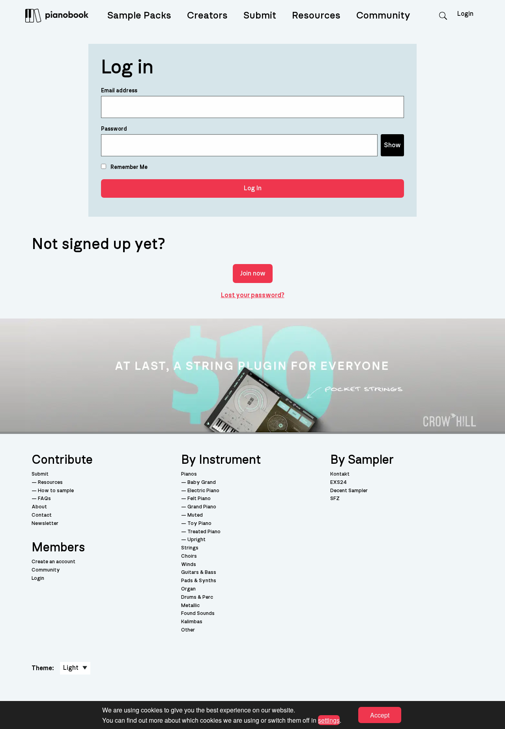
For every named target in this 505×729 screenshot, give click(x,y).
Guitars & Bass (198, 572)
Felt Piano (199, 498)
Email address (119, 91)
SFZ (335, 498)
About (39, 507)
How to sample (56, 490)
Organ (188, 589)
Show (392, 145)
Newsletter (45, 523)
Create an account (53, 561)
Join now (253, 273)
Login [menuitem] (465, 14)
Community (383, 16)
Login (38, 578)
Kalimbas (191, 621)
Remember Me (128, 167)
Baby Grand (201, 482)
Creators (207, 16)
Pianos (189, 474)
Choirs (189, 556)
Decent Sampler (349, 490)
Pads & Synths (198, 580)
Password (114, 129)
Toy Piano (199, 523)
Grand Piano (201, 507)
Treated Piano (204, 531)
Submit (259, 16)
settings (329, 719)
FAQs (44, 498)
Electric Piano (203, 490)
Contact (42, 515)
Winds (188, 564)
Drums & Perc (197, 597)
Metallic (190, 605)
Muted (195, 515)
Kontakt (340, 474)
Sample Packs (139, 16)
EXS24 (338, 482)
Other (188, 630)
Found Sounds (198, 613)
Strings (189, 548)
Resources (316, 16)
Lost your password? (252, 295)
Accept (379, 715)
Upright (196, 539)
